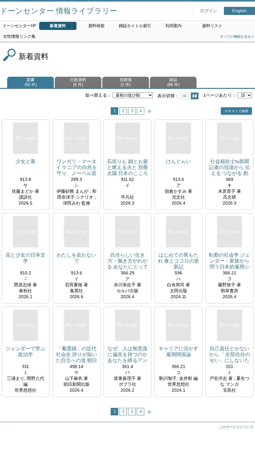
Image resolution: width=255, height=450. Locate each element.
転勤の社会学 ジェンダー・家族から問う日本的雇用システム (229, 261)
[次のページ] (149, 111)
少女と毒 (25, 161)
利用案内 (173, 25)
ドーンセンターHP (19, 25)
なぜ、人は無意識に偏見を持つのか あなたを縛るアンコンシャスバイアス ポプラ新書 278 (127, 355)
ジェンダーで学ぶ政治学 (25, 351)
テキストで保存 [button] (236, 111)
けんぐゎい (178, 161)
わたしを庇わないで (76, 258)
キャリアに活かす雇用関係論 (178, 351)
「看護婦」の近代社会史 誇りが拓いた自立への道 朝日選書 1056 (76, 355)
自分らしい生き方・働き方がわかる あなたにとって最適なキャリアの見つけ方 (127, 261)
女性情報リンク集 (19, 36)
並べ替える (96, 95)
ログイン (208, 10)
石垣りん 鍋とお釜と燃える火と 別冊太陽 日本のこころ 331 (127, 168)
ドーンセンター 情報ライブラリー (58, 11)
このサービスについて (236, 427)
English (239, 10)
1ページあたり (217, 95)
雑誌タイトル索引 (135, 25)
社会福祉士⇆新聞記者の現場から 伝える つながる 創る (229, 168)
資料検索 (96, 25)
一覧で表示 (185, 95)
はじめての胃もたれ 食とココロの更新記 (178, 260)
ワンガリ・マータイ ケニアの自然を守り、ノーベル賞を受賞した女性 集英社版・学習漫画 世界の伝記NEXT (76, 168)
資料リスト (212, 25)
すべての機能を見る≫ (237, 36)
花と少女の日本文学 (25, 258)
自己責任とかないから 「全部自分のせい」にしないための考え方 (229, 355)
